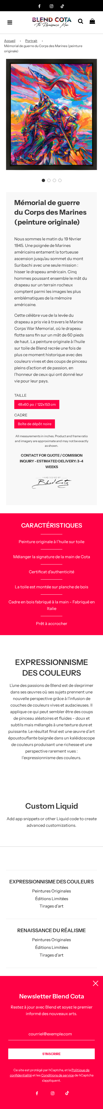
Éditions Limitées (51, 898)
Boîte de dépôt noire (34, 424)
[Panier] (94, 22)
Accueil (9, 41)
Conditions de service (57, 1075)
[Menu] (10, 22)
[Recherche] (82, 22)
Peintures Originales (51, 891)
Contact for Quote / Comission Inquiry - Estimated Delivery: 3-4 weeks (51, 461)
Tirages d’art (51, 906)
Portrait (31, 41)
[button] (43, 180)
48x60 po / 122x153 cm (37, 404)
